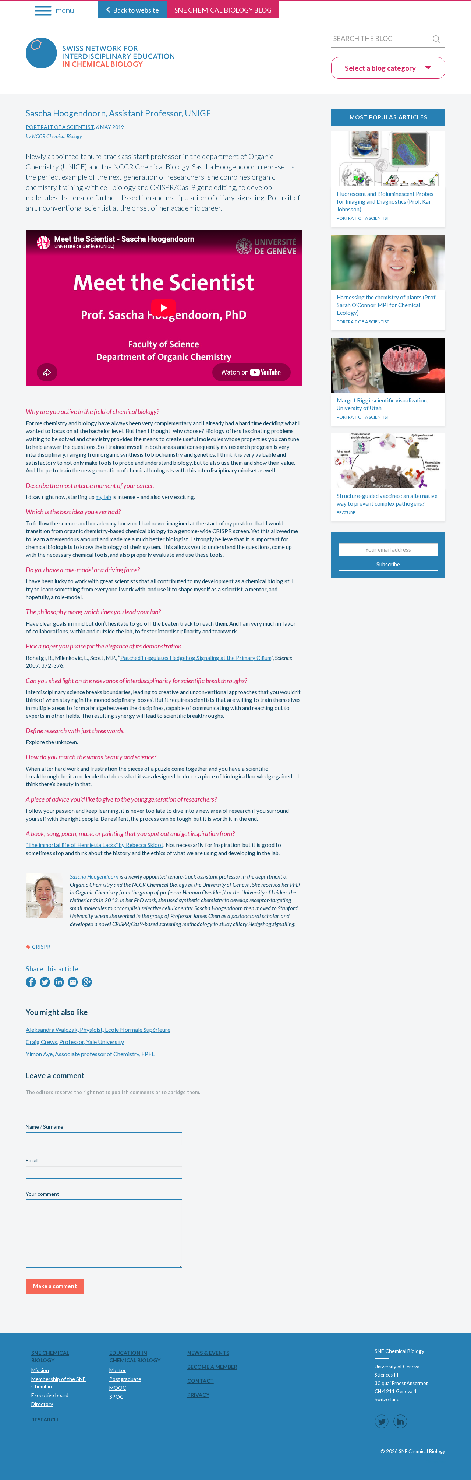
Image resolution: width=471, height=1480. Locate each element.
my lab (103, 496)
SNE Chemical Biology (50, 1356)
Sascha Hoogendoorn (94, 876)
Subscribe (388, 564)
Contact (200, 1381)
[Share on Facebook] (31, 985)
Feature (346, 512)
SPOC (116, 1396)
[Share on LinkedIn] (59, 985)
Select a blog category (381, 68)
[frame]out (435, 1462)
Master (117, 1370)
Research (44, 1419)
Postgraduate (125, 1379)
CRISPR (41, 946)
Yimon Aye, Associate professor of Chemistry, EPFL (90, 1053)
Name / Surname (44, 1127)
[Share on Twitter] (45, 985)
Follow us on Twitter (382, 1421)
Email (32, 1160)
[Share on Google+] (87, 985)
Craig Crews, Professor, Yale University (75, 1041)
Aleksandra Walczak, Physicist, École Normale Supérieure (98, 1029)
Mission (40, 1370)
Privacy (198, 1395)
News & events (208, 1353)
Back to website (135, 10)
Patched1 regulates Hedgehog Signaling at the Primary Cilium (195, 657)
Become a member (212, 1367)
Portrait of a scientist (60, 127)
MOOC (117, 1388)
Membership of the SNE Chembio (58, 1382)
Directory (42, 1404)
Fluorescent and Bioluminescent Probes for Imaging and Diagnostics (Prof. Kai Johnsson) (385, 201)
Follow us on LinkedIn (400, 1421)
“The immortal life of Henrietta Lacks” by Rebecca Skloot (94, 844)
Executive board (49, 1395)
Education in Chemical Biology (134, 1356)
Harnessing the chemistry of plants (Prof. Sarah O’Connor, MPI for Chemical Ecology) (386, 305)
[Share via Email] (73, 985)
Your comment (42, 1194)
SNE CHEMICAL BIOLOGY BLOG (223, 10)
